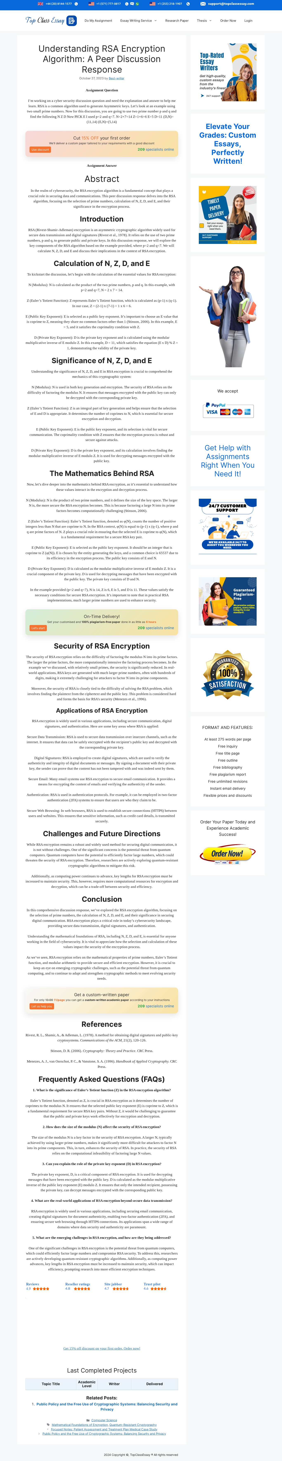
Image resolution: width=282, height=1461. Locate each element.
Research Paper (177, 21)
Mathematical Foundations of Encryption (80, 1424)
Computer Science (104, 1420)
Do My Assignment (98, 21)
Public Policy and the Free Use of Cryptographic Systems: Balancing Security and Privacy (104, 1433)
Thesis (202, 21)
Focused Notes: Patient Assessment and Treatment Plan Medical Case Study (104, 1429)
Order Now (228, 21)
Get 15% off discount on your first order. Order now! (101, 1348)
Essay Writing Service (136, 21)
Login (248, 21)
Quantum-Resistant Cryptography (133, 1424)
